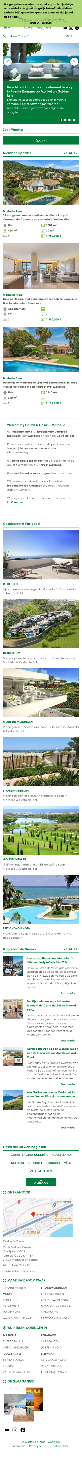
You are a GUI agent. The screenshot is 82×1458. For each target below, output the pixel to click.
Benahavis (35, 1163)
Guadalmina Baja (54, 1372)
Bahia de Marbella (16, 1372)
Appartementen (14, 1288)
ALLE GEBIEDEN (41, 1171)
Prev (8, 62)
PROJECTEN (11, 1306)
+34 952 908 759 (18, 36)
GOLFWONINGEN (52, 1294)
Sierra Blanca (13, 1360)
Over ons (17, 502)
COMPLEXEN (11, 1312)
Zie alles (70, 153)
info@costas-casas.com (19, 1271)
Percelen (10, 1300)
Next (74, 62)
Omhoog (41, 1183)
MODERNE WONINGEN (56, 1306)
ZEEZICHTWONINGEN (54, 1300)
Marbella (17, 1163)
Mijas (67, 1163)
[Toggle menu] (67, 36)
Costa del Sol (61, 1155)
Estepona (53, 1163)
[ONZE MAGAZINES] (41, 1404)
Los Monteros (51, 1366)
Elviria (8, 1366)
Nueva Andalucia (16, 1347)
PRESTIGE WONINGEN (55, 1318)
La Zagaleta (50, 1341)
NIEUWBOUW (49, 1312)
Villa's (7, 1293)
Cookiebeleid (59, 1446)
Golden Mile (12, 1353)
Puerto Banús (13, 1341)
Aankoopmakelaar (17, 1318)
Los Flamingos (52, 1347)
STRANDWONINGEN (54, 1287)
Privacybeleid (37, 1446)
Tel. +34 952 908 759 (16, 1265)
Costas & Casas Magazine (29, 1155)
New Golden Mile (53, 1360)
